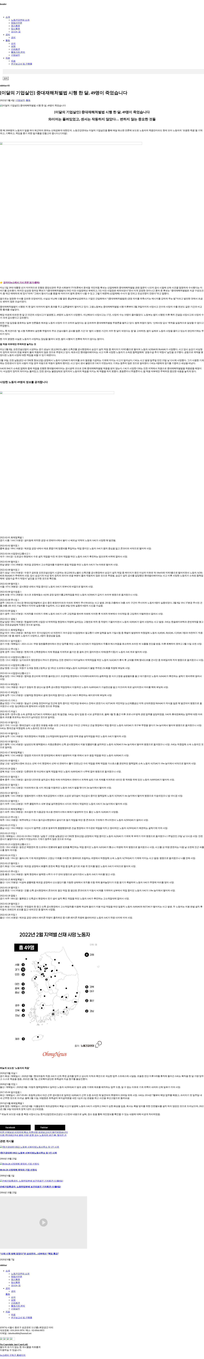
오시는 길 (16, 31)
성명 (13, 46)
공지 (8, 34)
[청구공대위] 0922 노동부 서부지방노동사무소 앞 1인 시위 (28, 1153)
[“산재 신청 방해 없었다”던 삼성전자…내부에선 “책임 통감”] (43, 1248)
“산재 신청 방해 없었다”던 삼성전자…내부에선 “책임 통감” (29, 1253)
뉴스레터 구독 (7, 1355)
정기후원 (15, 26)
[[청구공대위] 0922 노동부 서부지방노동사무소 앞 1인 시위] (29, 1147)
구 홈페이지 (20, 1355)
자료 (8, 58)
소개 (8, 17)
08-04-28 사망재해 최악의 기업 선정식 (18, 1170)
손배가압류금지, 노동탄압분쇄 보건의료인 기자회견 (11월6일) (30, 1186)
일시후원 (15, 29)
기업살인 (15, 55)
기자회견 (15, 49)
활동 (8, 40)
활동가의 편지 (18, 52)
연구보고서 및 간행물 (21, 64)
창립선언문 (16, 23)
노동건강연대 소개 (20, 20)
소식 (13, 43)
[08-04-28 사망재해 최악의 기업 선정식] (19, 1164)
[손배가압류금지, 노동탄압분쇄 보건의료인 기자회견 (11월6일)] (31, 1181)
